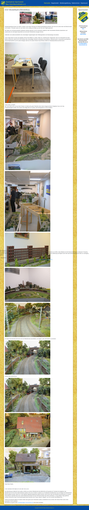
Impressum (50, 259)
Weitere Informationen (42, 259)
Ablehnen (10, 257)
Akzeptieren (3, 257)
